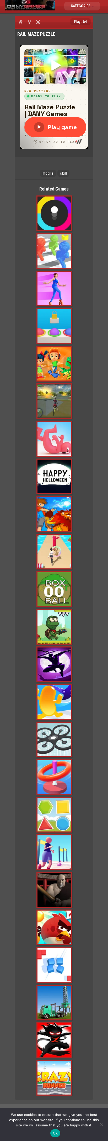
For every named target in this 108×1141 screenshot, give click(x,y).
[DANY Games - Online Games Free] (30, 9)
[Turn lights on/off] (29, 22)
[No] (101, 1124)
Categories (81, 6)
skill (63, 173)
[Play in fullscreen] (38, 22)
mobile (47, 173)
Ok (55, 1133)
